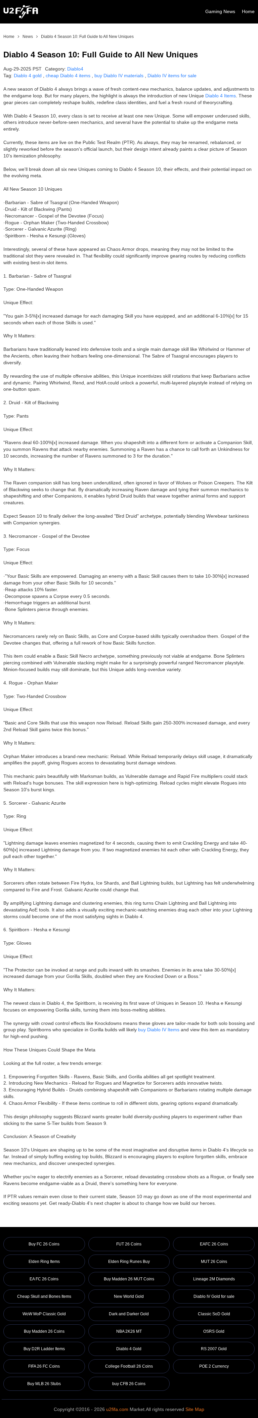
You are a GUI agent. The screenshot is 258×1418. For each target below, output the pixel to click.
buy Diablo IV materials (118, 75)
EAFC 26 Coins (214, 1244)
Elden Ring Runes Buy (129, 1261)
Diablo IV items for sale (172, 75)
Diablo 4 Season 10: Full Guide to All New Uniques (87, 36)
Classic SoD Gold (214, 1314)
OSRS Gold (213, 1331)
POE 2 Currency (214, 1366)
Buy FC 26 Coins (44, 1244)
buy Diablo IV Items (158, 1029)
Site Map (194, 1409)
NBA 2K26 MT (129, 1331)
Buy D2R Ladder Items (44, 1348)
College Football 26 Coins (129, 1366)
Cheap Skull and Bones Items (44, 1296)
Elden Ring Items (44, 1261)
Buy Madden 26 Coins (44, 1331)
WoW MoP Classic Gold (44, 1314)
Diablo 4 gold (28, 75)
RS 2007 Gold (214, 1348)
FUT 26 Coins (128, 1244)
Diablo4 (75, 69)
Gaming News (220, 11)
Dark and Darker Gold (129, 1314)
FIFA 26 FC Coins (44, 1366)
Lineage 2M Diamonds (214, 1279)
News (28, 36)
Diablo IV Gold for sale (214, 1296)
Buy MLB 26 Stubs (44, 1383)
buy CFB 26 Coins (128, 1383)
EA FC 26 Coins (44, 1279)
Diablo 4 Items (220, 95)
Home (248, 11)
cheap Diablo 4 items (68, 75)
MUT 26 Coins (214, 1261)
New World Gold (129, 1296)
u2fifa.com (117, 1409)
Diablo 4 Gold (128, 1348)
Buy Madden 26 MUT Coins (129, 1279)
